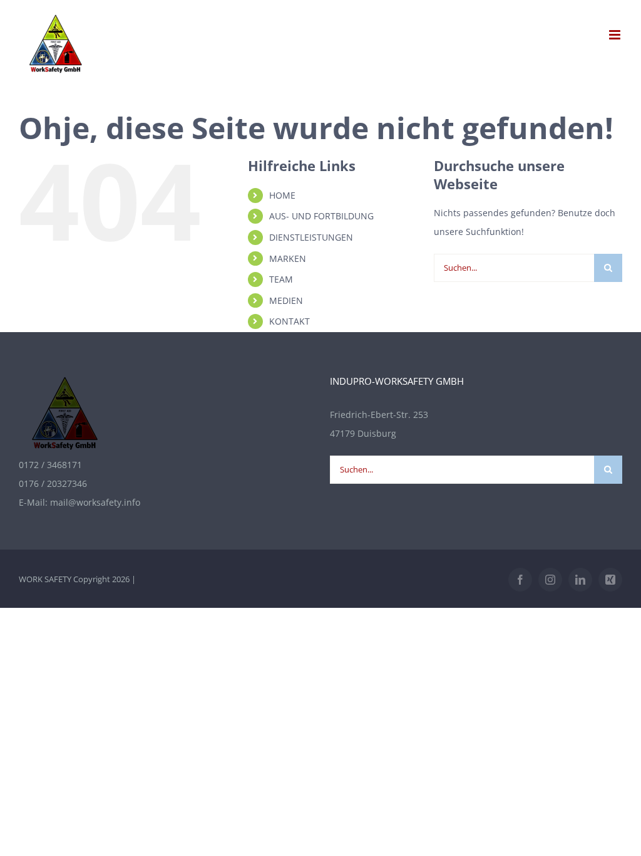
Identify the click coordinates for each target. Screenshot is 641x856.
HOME (282, 195)
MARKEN (287, 258)
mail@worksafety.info (95, 502)
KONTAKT (289, 321)
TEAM (281, 279)
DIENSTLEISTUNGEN (311, 237)
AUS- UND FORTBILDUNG (321, 216)
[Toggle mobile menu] (615, 34)
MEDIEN (286, 300)
